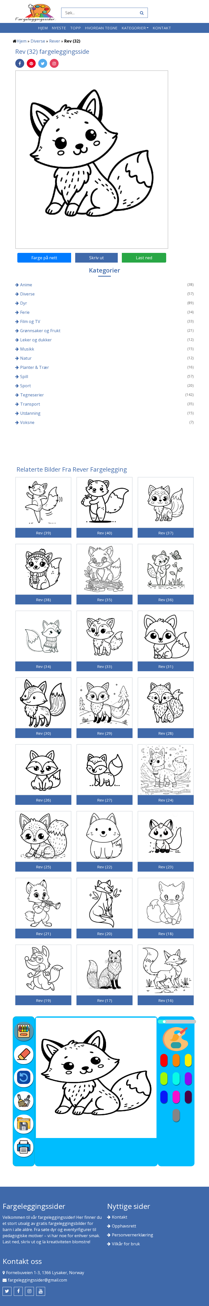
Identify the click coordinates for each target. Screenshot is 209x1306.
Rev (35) (104, 599)
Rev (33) (104, 666)
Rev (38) (43, 599)
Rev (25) (43, 866)
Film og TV (30, 321)
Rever (54, 41)
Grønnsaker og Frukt (40, 330)
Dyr (23, 303)
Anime (26, 285)
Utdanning (30, 413)
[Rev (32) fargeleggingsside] (91, 159)
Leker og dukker (36, 340)
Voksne (27, 422)
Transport (30, 404)
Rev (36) (165, 599)
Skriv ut (96, 258)
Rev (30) (43, 733)
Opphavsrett (124, 1226)
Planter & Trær (34, 367)
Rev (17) (104, 1000)
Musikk (27, 349)
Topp (75, 27)
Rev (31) (165, 666)
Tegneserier (32, 395)
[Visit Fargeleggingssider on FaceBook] (18, 1291)
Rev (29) (104, 733)
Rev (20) (104, 933)
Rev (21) (43, 933)
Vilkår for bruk (126, 1244)
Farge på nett (44, 258)
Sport (25, 386)
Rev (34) (43, 666)
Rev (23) (165, 866)
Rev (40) (104, 533)
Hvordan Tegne (101, 27)
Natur (26, 358)
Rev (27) (104, 800)
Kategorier (134, 27)
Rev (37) (165, 533)
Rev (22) (104, 866)
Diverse (38, 41)
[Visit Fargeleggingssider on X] (7, 1291)
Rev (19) (43, 1000)
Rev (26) (43, 800)
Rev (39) (43, 533)
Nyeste (59, 27)
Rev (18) (165, 933)
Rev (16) (165, 1000)
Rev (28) (165, 733)
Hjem (43, 27)
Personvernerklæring (132, 1235)
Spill (24, 376)
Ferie (25, 312)
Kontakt (162, 27)
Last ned (144, 258)
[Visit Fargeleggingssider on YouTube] (40, 1291)
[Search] (141, 13)
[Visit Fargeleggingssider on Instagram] (29, 1291)
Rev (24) (165, 800)
